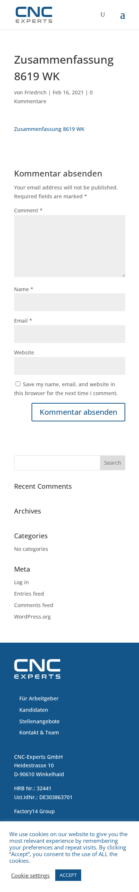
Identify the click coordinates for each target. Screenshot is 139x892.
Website (24, 352)
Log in (21, 582)
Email (23, 320)
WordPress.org (32, 616)
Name (23, 289)
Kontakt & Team (39, 732)
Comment (28, 210)
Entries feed (29, 593)
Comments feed (33, 605)
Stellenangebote (39, 721)
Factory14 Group (34, 811)
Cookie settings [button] (30, 875)
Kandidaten (33, 709)
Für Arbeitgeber (39, 698)
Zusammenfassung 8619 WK (49, 128)
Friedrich (35, 92)
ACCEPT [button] (68, 875)
